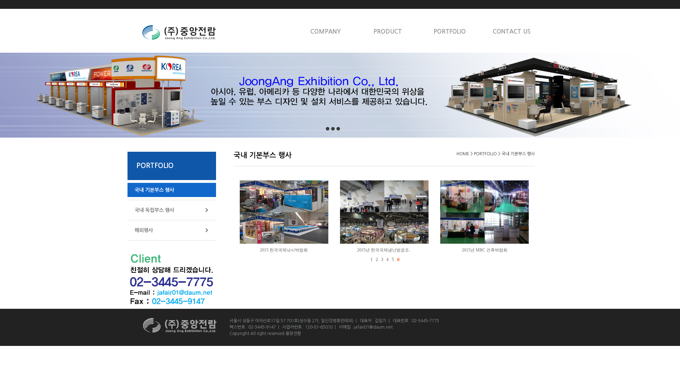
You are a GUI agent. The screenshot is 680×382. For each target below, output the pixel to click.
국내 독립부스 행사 (154, 210)
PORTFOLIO (450, 32)
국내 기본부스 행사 (154, 189)
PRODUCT (387, 32)
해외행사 (144, 230)
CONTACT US (512, 32)
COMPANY (325, 32)
